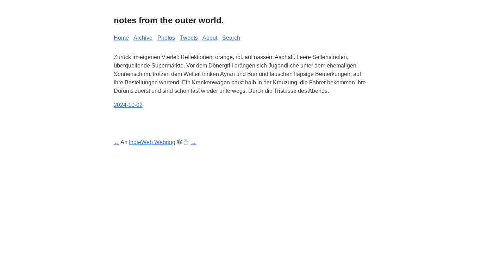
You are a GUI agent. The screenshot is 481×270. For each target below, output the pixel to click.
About (209, 38)
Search (231, 38)
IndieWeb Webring (152, 142)
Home (121, 38)
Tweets (189, 38)
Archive (142, 38)
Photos (166, 38)
